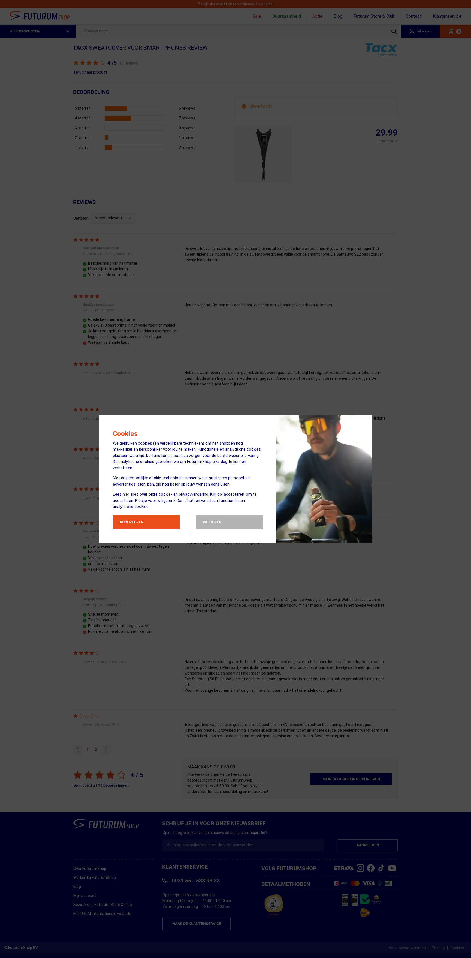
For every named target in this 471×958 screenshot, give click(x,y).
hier (126, 494)
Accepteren (132, 522)
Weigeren (212, 522)
